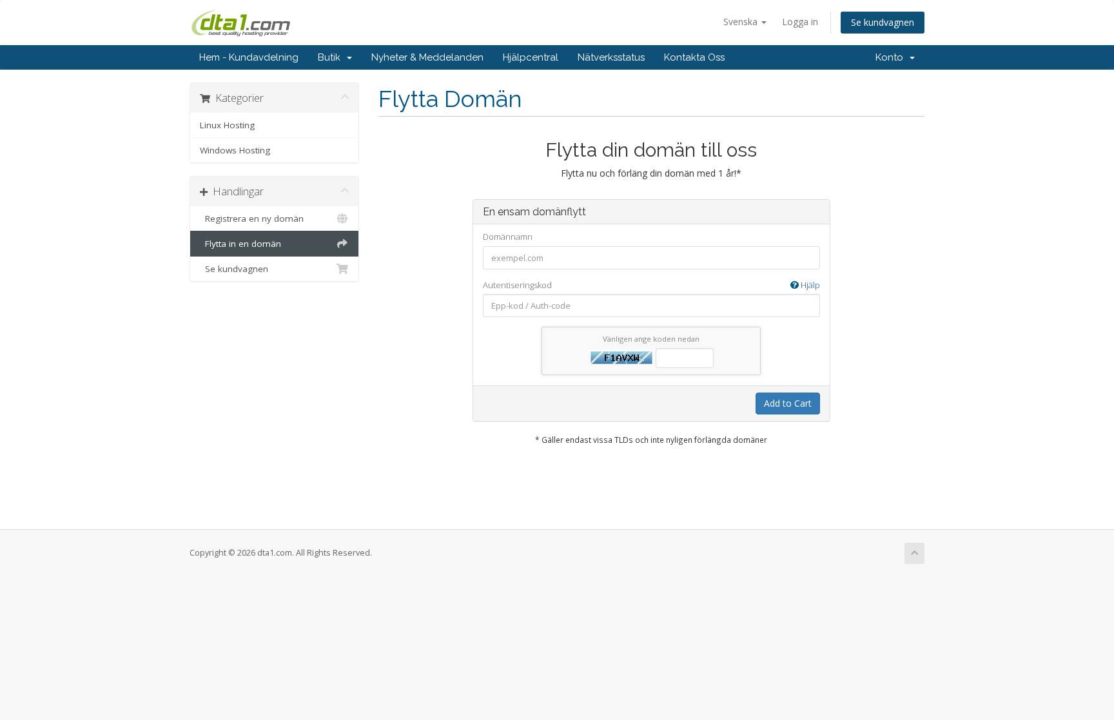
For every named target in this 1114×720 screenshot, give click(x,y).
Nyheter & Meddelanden (427, 57)
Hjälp (809, 285)
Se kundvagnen (882, 22)
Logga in (800, 21)
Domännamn (508, 236)
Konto (891, 57)
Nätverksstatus (611, 57)
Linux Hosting (227, 125)
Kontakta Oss (694, 57)
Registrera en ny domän (252, 218)
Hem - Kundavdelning (248, 57)
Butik (332, 57)
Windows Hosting (235, 150)
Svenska (741, 21)
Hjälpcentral (530, 57)
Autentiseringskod (651, 285)
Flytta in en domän (240, 243)
